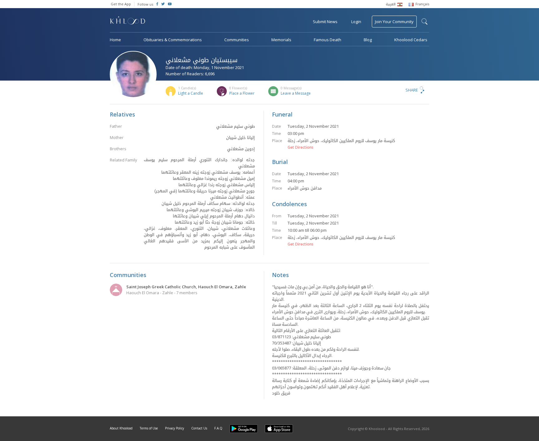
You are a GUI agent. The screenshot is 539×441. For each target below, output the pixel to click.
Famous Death (327, 39)
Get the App (121, 4)
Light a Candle (190, 93)
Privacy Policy (174, 428)
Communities (236, 39)
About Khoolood (121, 428)
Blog (368, 39)
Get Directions (300, 147)
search (424, 21)
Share (411, 90)
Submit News (325, 21)
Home (115, 39)
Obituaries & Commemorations (172, 39)
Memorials (281, 39)
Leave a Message (296, 93)
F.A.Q (218, 428)
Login (356, 21)
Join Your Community (394, 21)
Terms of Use (149, 428)
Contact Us (199, 428)
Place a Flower (242, 93)
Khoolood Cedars (410, 39)
